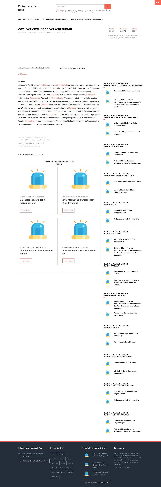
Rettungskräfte (51, 114)
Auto (55, 88)
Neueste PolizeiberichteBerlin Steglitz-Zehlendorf (118, 356)
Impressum (128, 467)
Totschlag (94, 10)
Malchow (44, 85)
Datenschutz (118, 467)
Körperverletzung (83, 10)
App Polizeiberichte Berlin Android (32, 461)
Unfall (89, 10)
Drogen (78, 11)
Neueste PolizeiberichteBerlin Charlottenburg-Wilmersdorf (123, 84)
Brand (103, 10)
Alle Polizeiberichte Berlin (28, 19)
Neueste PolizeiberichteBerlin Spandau (116, 327)
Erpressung (90, 11)
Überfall (108, 10)
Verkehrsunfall (61, 85)
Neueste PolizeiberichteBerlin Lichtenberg (116, 146)
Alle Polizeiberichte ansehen (95, 482)
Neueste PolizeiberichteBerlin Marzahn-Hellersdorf (119, 175)
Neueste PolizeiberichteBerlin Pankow (116, 265)
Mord (99, 10)
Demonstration (60, 11)
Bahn (20, 143)
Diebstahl (83, 11)
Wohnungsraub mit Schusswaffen (126, 219)
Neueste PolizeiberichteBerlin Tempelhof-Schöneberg (119, 385)
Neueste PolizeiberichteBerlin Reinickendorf (116, 295)
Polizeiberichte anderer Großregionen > (87, 19)
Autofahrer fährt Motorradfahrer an (127, 91)
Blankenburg (57, 98)
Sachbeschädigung (70, 11)
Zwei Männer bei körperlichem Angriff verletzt (100, 465)
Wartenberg (34, 98)
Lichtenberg (22, 74)
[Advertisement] (59, 51)
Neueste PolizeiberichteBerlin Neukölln (116, 233)
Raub (69, 10)
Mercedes (91, 95)
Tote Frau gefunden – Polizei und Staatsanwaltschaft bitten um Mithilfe (126, 282)
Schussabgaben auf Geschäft (125, 362)
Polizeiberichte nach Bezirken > (55, 19)
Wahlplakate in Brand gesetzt (125, 342)
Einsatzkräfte (30, 121)
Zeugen (53, 95)
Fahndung (74, 10)
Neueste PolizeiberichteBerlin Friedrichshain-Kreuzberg (121, 117)
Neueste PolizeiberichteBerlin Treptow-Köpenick (116, 414)
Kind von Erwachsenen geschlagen (127, 181)
